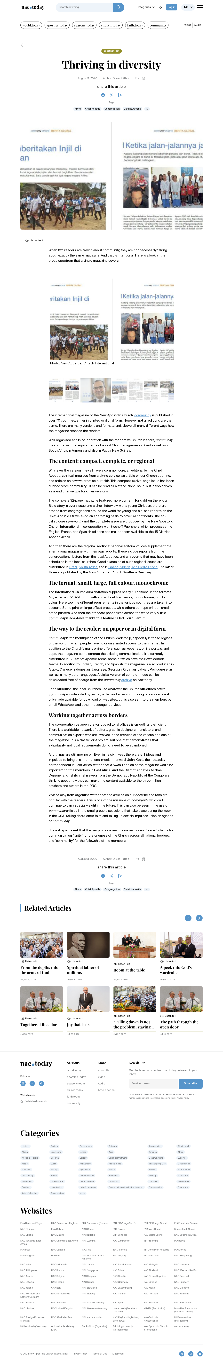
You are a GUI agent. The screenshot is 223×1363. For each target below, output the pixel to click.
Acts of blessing (29, 1193)
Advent (152, 1170)
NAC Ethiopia (27, 1229)
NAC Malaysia (151, 1265)
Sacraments (183, 1182)
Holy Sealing (56, 1187)
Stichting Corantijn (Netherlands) (123, 1328)
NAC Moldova (181, 1288)
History (25, 1146)
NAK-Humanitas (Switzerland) (182, 1319)
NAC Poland (119, 1294)
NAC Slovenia (58, 1303)
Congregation (112, 109)
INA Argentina (151, 1241)
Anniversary (85, 1164)
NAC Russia (57, 1270)
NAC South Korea (122, 1265)
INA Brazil (25, 1250)
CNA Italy (56, 1288)
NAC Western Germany (94, 1308)
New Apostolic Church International (155, 1328)
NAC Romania (181, 1294)
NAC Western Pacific (185, 1270)
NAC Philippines (28, 1270)
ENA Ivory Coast (152, 1229)
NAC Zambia (89, 1241)
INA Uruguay (119, 1256)
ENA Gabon (57, 1229)
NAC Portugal (151, 1294)
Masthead (118, 1354)
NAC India (25, 1265)
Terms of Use (100, 1354)
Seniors (54, 1146)
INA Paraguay (27, 1256)
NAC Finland (57, 1282)
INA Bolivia (179, 1241)
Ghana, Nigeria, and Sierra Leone (133, 567)
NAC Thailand (151, 1270)
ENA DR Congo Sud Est (125, 1223)
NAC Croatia (119, 1276)
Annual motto (115, 1164)
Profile (112, 1170)
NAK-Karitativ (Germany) (33, 1326)
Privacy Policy (80, 1354)
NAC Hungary (181, 1282)
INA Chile (86, 1250)
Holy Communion (88, 1187)
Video (187, 25)
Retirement (27, 1182)
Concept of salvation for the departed (126, 1187)
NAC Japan (88, 1265)
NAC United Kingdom (62, 1308)
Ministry (152, 1176)
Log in (171, 7)
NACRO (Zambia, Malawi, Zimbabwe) (126, 1319)
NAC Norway (88, 1294)
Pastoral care (86, 1146)
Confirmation (184, 1164)
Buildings (182, 1158)
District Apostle (132, 109)
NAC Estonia (27, 1282)
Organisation (155, 1146)
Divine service (155, 1187)
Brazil (73, 567)
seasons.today (84, 25)
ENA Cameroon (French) (95, 1223)
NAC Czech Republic (155, 1276)
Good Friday (27, 1176)
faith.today (135, 25)
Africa (78, 109)
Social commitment (118, 1158)
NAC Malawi (57, 1235)
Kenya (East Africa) (184, 1229)
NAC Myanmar (182, 1265)
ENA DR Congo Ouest (155, 1223)
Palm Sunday (184, 1170)
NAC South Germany (93, 1303)
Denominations (156, 1158)
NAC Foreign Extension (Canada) (32, 1319)
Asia (111, 1152)
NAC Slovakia (27, 1303)
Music (25, 1164)
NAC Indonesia (59, 1265)
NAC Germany (120, 1282)
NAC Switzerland (183, 1303)
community (158, 25)
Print (138, 78)
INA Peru (55, 1256)
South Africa (88, 567)
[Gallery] (112, 317)
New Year (26, 1170)
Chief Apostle (92, 109)
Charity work (183, 1146)
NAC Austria (26, 1276)
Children (55, 1158)
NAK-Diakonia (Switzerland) (151, 1319)
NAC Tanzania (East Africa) (30, 1242)
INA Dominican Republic (156, 1250)
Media (25, 1152)
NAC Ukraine (27, 1308)
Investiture (183, 1176)
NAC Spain (118, 1303)
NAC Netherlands (60, 1294)
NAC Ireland (26, 1288)
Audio (197, 25)
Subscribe (190, 1083)
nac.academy (181, 1326)
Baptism (26, 1187)
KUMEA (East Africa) (154, 1308)
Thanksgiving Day (157, 1164)
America (153, 1152)
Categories (144, 7)
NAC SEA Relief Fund (62, 1317)
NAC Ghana (88, 1229)
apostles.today (57, 25)
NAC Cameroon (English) (64, 1223)
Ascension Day (87, 1176)
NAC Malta (149, 1288)
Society (83, 1158)
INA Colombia (120, 1250)
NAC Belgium (58, 1276)
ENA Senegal (120, 1235)
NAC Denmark (181, 1276)
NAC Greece (150, 1282)
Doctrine (153, 1182)
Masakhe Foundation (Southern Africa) (185, 1310)
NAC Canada (58, 1250)
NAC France (88, 1282)
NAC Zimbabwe (121, 1241)
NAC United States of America (93, 1257)
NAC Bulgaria (89, 1276)
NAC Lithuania (89, 1288)
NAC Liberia (26, 1235)
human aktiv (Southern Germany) (125, 1310)
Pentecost (113, 1176)
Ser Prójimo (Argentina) (94, 1326)
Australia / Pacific (30, 1158)
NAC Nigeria (88, 1235)
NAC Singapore (90, 1270)
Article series (106, 1090)
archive (126, 680)
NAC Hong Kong (183, 1256)
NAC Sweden (151, 1303)
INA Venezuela (151, 1256)
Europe (83, 1152)
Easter (54, 1176)
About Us (103, 1070)
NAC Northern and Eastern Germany (30, 1295)
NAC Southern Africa (185, 1235)
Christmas (114, 1182)
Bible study (183, 1187)
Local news (56, 1152)
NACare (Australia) (92, 1317)
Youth (82, 1193)
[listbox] (188, 7)
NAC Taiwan (119, 1270)
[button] (28, 961)
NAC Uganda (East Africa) (65, 1241)
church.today (111, 25)
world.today (31, 25)
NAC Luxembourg (122, 1288)
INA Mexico (180, 1250)
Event (53, 1164)
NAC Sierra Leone (153, 1235)
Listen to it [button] (36, 240)
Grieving (113, 1146)
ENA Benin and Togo (31, 1223)
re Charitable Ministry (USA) (62, 1328)
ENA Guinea (119, 1229)
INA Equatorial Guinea (186, 1223)
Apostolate (85, 1170)
